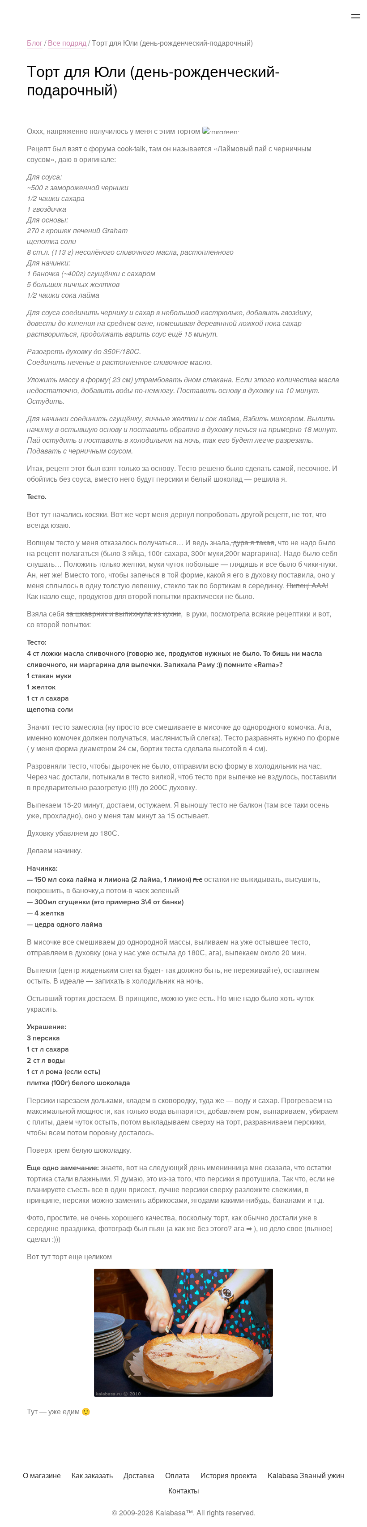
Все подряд (67, 43)
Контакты (183, 1490)
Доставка (139, 1475)
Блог (35, 43)
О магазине (42, 1475)
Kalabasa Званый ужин (306, 1475)
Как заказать (92, 1475)
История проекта (229, 1475)
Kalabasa (183, 16)
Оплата (177, 1475)
